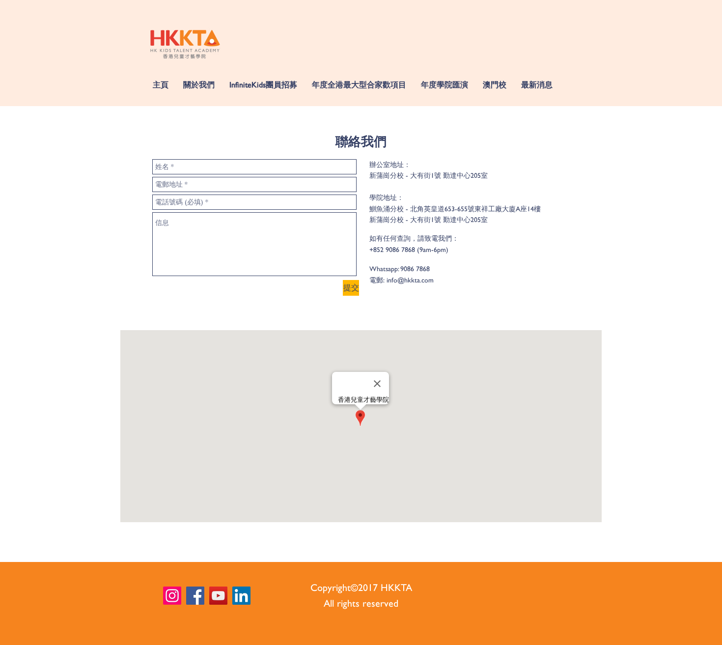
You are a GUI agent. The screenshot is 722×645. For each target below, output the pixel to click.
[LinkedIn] (241, 596)
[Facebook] (195, 596)
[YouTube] (218, 596)
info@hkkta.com (410, 280)
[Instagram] (172, 596)
